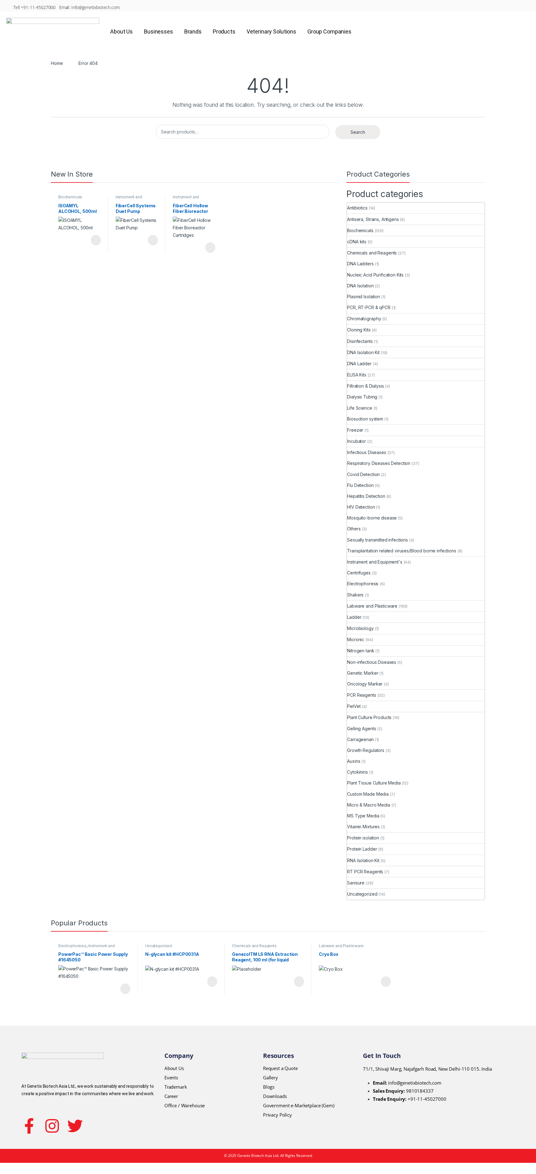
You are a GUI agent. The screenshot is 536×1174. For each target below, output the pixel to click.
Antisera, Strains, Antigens (373, 219)
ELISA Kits (356, 374)
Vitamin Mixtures (363, 826)
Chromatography (364, 318)
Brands (193, 31)
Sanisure (355, 882)
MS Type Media (363, 815)
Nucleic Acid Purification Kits (375, 274)
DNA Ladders (360, 263)
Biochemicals (70, 197)
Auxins (353, 761)
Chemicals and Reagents (372, 252)
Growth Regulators (365, 750)
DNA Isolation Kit (363, 352)
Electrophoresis (362, 583)
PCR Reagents (361, 695)
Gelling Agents (361, 728)
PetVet (353, 706)
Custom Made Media (368, 794)
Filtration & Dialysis (365, 386)
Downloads (275, 1096)
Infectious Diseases (366, 452)
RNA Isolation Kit (363, 860)
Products (224, 31)
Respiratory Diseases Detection (378, 463)
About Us (121, 31)
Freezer (355, 430)
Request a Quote (280, 1068)
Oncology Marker (364, 683)
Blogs (269, 1087)
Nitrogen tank (360, 650)
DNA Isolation (360, 285)
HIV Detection (361, 507)
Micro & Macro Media (368, 804)
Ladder (354, 617)
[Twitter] (75, 1126)
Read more (95, 240)
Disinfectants (360, 341)
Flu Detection (360, 485)
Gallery (270, 1077)
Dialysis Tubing (362, 396)
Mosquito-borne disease (372, 517)
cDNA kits (356, 241)
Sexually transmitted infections (377, 539)
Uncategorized (362, 894)
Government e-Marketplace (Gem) (298, 1105)
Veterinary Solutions (271, 31)
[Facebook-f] (29, 1126)
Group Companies (329, 31)
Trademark (175, 1087)
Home (57, 63)
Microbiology (360, 628)
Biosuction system (365, 418)
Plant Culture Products (369, 717)
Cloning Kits (358, 329)
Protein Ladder (362, 849)
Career (171, 1096)
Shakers (355, 594)
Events (171, 1077)
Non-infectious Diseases (371, 662)
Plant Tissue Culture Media (373, 782)
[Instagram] (52, 1126)
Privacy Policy (277, 1115)
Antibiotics (357, 207)
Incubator (356, 441)
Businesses (158, 31)
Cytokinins (357, 772)
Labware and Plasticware (372, 606)
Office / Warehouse (184, 1105)
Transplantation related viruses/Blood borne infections (401, 550)
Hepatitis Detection (366, 496)
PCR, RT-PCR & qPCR (368, 307)
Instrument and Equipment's (129, 199)
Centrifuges (358, 572)
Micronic (355, 639)
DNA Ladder (359, 363)
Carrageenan (360, 739)
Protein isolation (363, 837)
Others (353, 528)
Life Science (359, 408)
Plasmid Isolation (363, 296)
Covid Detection (363, 474)
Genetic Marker (362, 673)
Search (358, 132)
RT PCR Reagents (365, 871)
